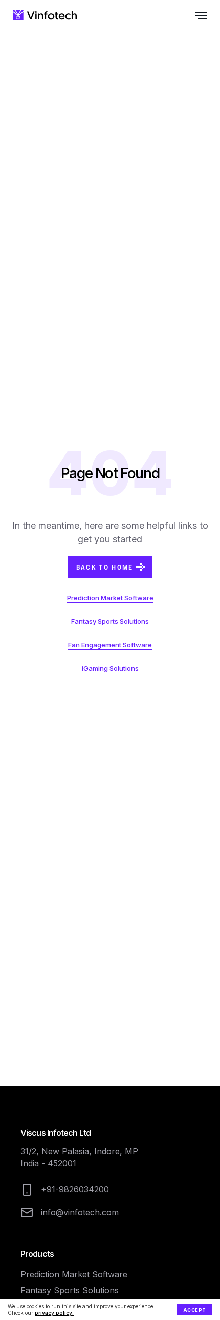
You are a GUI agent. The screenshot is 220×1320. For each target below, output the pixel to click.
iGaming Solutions (110, 668)
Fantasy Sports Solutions (110, 621)
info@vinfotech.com (80, 1212)
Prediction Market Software (110, 598)
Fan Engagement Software (110, 645)
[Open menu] (192, 15)
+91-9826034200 (75, 1189)
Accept (194, 1310)
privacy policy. (54, 1313)
